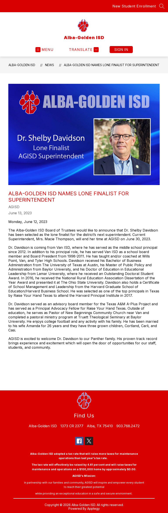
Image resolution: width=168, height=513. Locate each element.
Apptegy (93, 508)
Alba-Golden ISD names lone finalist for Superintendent (111, 65)
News (49, 65)
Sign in (121, 49)
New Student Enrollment (134, 6)
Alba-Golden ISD (22, 65)
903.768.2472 (128, 426)
